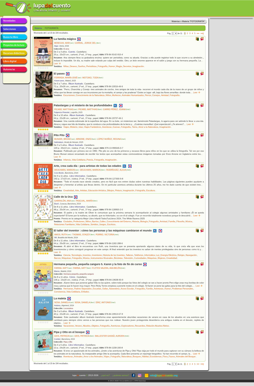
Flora (165, 356)
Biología (144, 221)
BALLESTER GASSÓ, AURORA (112, 336)
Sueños (81, 66)
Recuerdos (140, 326)
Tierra (134, 127)
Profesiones (78, 221)
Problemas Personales (182, 288)
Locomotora (68, 308)
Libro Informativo (77, 176)
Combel (57, 339)
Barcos (57, 258)
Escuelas (97, 288)
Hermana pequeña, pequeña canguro (78, 274)
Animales (78, 356)
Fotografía (102, 66)
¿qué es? (105, 375)
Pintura (118, 190)
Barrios (95, 221)
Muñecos (116, 95)
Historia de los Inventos (114, 255)
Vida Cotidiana (78, 160)
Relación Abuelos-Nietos (157, 326)
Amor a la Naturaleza (148, 127)
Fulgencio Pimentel (62, 112)
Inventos (87, 255)
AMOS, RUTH (62, 234)
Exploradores (127, 326)
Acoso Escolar (127, 288)
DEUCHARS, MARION (66, 170)
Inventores (97, 255)
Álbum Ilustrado (75, 83)
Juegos (102, 224)
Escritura (111, 224)
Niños (108, 95)
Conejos (156, 95)
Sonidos (94, 224)
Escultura (150, 190)
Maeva (57, 271)
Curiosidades (140, 258)
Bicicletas (118, 258)
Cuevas (116, 127)
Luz (157, 255)
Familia (171, 221)
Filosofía (180, 221)
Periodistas (91, 66)
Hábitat (145, 356)
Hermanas (68, 288)
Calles (103, 221)
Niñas (66, 66)
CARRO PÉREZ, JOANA (116, 109)
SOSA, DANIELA (64, 302)
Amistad (165, 95)
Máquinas (66, 258)
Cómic (72, 277)
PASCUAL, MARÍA (86, 201)
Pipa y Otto (67, 342)
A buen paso (59, 81)
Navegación (191, 255)
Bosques (137, 356)
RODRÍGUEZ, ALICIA (118, 170)
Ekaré (56, 204)
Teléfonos (138, 255)
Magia (119, 66)
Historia (135, 221)
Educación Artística (97, 190)
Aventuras (107, 127)
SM (55, 238)
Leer (57, 63)
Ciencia (66, 255)
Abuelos (86, 326)
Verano (78, 326)
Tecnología (76, 255)
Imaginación (138, 66)
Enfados (85, 291)
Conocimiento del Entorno (119, 221)
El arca (66, 49)
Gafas (105, 288)
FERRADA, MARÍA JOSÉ (67, 77)
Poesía (90, 160)
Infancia (67, 160)
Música (189, 221)
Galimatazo (58, 142)
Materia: (38, 28)
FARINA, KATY (63, 268)
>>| (202, 33)
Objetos (95, 326)
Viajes (66, 127)
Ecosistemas (156, 356)
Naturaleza (126, 356)
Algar (56, 46)
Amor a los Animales (93, 356)
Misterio (73, 127)
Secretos (127, 66)
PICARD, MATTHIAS (65, 109)
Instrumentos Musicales (102, 258)
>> (198, 33)
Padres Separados (83, 288)
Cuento (71, 52)
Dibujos (110, 190)
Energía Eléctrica (168, 255)
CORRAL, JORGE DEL (88, 43)
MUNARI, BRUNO (64, 139)
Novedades (13, 21)
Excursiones (69, 95)
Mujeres (161, 258)
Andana (57, 305)
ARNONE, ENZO (86, 139)
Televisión (128, 258)
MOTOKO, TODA (92, 77)
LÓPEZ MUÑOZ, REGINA (111, 139)
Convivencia (59, 291)
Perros (148, 95)
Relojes (181, 255)
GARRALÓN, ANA (64, 201)
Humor (112, 66)
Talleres (129, 255)
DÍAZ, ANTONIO (106, 302)
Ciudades (67, 221)
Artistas (83, 190)
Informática (149, 255)
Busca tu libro (13, 37)
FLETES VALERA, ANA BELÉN (108, 268)
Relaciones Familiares (64, 224)
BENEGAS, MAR (64, 43)
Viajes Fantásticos (92, 127)
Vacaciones (68, 326)
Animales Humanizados (133, 95)
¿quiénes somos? (120, 375)
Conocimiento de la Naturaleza (90, 95)
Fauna (172, 356)
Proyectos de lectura (13, 45)
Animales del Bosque (185, 356)
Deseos (73, 66)
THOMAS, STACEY (83, 234)
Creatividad (68, 190)
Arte (77, 190)
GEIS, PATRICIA (63, 336)
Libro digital (13, 61)
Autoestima (114, 288)
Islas (81, 127)
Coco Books (59, 173)
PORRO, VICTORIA (107, 234)
